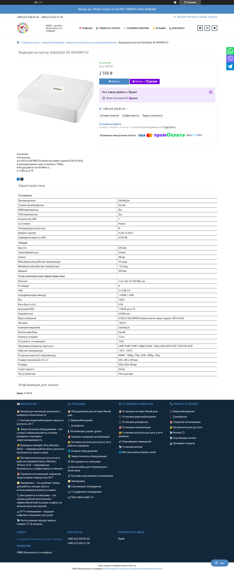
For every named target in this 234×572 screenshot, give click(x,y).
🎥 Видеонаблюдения (182, 411)
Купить (116, 81)
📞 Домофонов (178, 416)
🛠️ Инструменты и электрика (84, 461)
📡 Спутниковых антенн (183, 438)
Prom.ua (132, 565)
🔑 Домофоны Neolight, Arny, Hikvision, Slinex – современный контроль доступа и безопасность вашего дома (40, 449)
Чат (222, 563)
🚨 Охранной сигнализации (185, 422)
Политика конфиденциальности (146, 569)
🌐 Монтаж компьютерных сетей (137, 452)
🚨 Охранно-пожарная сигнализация (89, 436)
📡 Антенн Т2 (177, 432)
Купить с (140, 81)
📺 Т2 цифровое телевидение (85, 491)
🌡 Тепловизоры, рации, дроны (84, 431)
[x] (22, 179)
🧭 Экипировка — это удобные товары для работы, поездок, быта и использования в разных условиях (38, 486)
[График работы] (200, 28)
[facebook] (18, 179)
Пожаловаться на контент (117, 569)
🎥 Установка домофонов (133, 422)
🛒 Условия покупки (136, 28)
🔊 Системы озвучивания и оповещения (90, 475)
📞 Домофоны (76, 425)
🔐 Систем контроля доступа (186, 427)
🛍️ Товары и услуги (108, 28)
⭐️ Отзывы (159, 28)
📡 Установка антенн (131, 446)
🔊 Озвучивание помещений (135, 441)
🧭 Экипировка (76, 481)
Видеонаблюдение (53, 42)
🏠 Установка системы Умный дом (138, 411)
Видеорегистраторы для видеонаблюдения (91, 42)
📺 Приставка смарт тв (80, 497)
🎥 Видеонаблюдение (80, 420)
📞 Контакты (176, 28)
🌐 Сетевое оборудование (82, 451)
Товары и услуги (31, 42)
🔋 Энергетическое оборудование (87, 456)
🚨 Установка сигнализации (135, 427)
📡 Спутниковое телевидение (84, 486)
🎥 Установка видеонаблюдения (137, 416)
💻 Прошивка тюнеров (182, 443)
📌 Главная (85, 28)
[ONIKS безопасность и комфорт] (29, 28)
